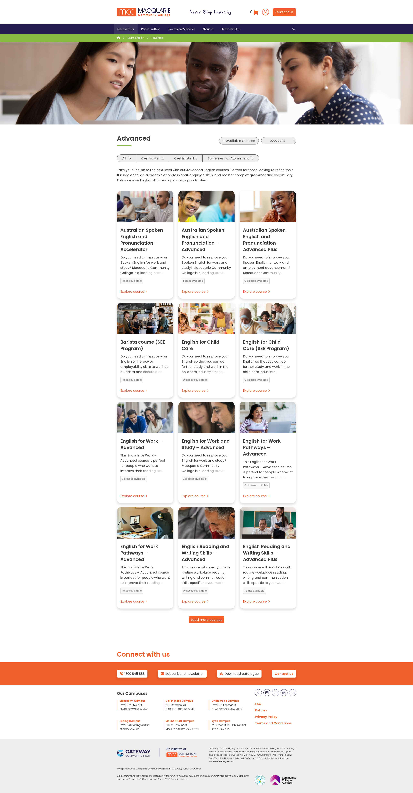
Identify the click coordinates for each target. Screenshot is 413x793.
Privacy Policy (266, 716)
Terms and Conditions (273, 723)
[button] (293, 29)
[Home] (118, 38)
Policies (261, 710)
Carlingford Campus (179, 701)
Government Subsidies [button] (181, 29)
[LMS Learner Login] (265, 12)
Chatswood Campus (225, 701)
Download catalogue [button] (241, 673)
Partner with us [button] (150, 29)
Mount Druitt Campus (180, 721)
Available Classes (240, 141)
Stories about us (231, 29)
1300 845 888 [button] (134, 673)
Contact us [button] (284, 12)
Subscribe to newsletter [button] (184, 673)
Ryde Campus (221, 721)
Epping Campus (130, 721)
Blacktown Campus (132, 701)
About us (207, 29)
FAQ (258, 704)
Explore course (132, 291)
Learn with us (125, 29)
